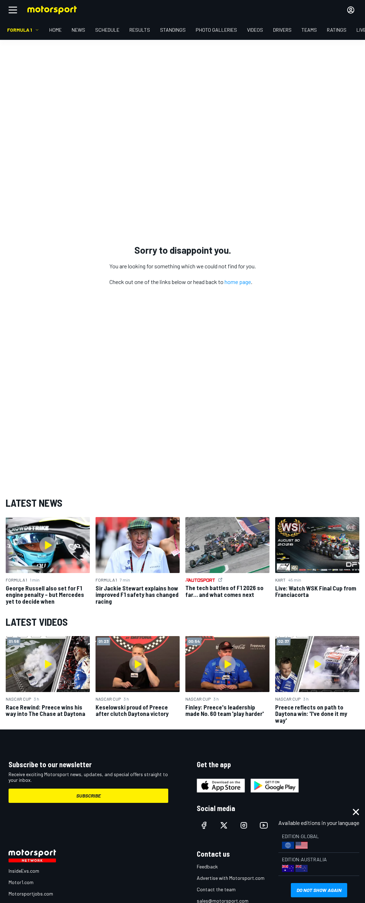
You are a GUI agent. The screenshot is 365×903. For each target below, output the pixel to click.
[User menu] (351, 10)
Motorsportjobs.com (31, 894)
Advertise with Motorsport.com (230, 878)
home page (238, 281)
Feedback (207, 866)
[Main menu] (13, 10)
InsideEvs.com (24, 871)
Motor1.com (21, 882)
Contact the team (216, 889)
